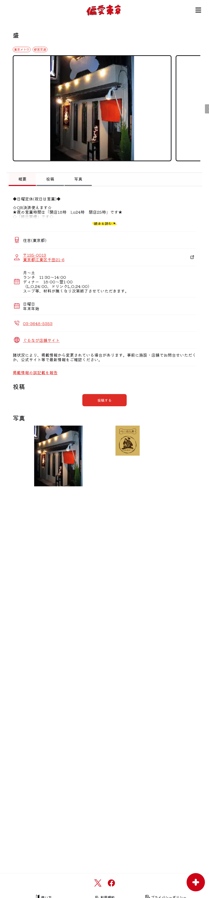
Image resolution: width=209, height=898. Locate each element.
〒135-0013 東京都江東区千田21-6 (43, 257)
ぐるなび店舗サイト (41, 340)
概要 (22, 179)
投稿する (104, 400)
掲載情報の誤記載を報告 (35, 372)
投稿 (50, 179)
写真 (78, 179)
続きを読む (103, 223)
